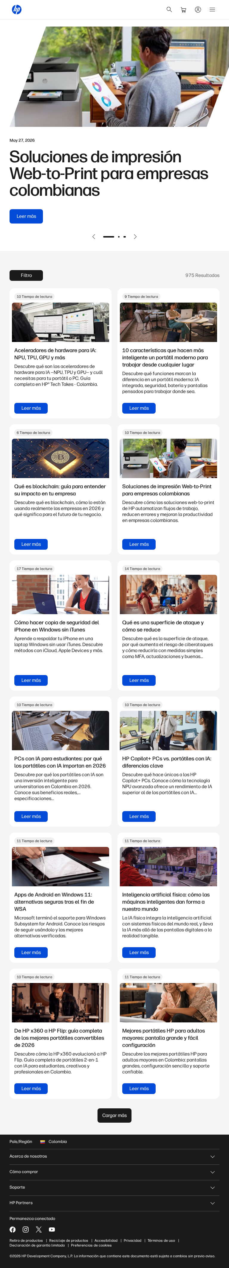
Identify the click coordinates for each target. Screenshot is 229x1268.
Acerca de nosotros (28, 1156)
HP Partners (21, 1202)
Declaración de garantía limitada (37, 1245)
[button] (94, 236)
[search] (169, 9)
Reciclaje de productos (68, 1240)
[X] (39, 1229)
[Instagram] (26, 1229)
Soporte (17, 1187)
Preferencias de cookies (91, 1245)
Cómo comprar (24, 1171)
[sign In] (198, 9)
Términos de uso (161, 1240)
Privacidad (132, 1240)
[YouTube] (52, 1229)
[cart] (184, 9)
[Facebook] (13, 1229)
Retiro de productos (26, 1240)
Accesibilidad (106, 1240)
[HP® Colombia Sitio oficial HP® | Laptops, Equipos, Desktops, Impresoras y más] (17, 9)
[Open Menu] (212, 9)
